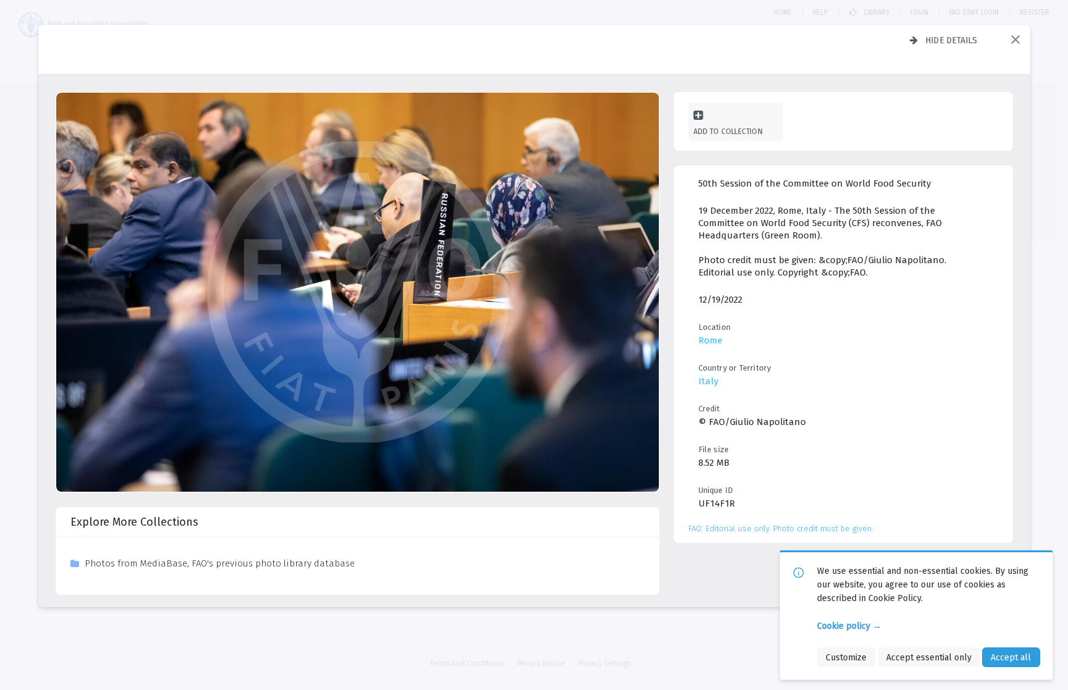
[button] (1015, 39)
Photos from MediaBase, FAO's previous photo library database (220, 563)
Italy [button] (708, 381)
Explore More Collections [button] (134, 522)
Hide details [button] (951, 40)
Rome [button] (710, 340)
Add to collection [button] (728, 131)
